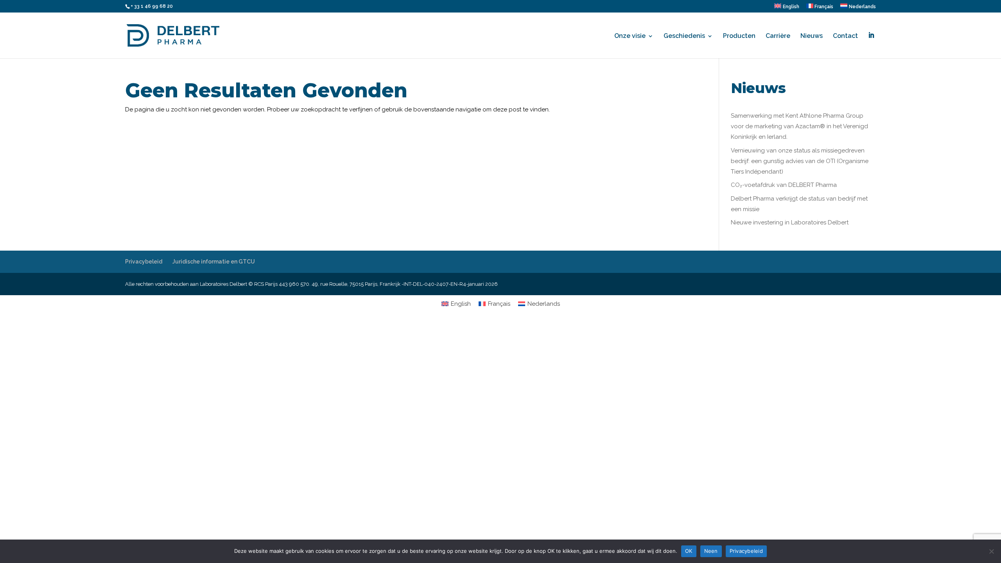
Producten (739, 36)
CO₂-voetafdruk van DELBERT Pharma (784, 184)
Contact (845, 36)
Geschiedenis (684, 36)
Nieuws (811, 36)
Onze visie (630, 36)
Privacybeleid (143, 261)
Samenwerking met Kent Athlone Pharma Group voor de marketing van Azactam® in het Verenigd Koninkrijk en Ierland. (799, 126)
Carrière (778, 36)
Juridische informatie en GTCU (213, 261)
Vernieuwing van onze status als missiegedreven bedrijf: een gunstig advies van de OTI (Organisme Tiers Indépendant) (799, 161)
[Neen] (991, 551)
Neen (711, 551)
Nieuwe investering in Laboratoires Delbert (790, 222)
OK (688, 551)
